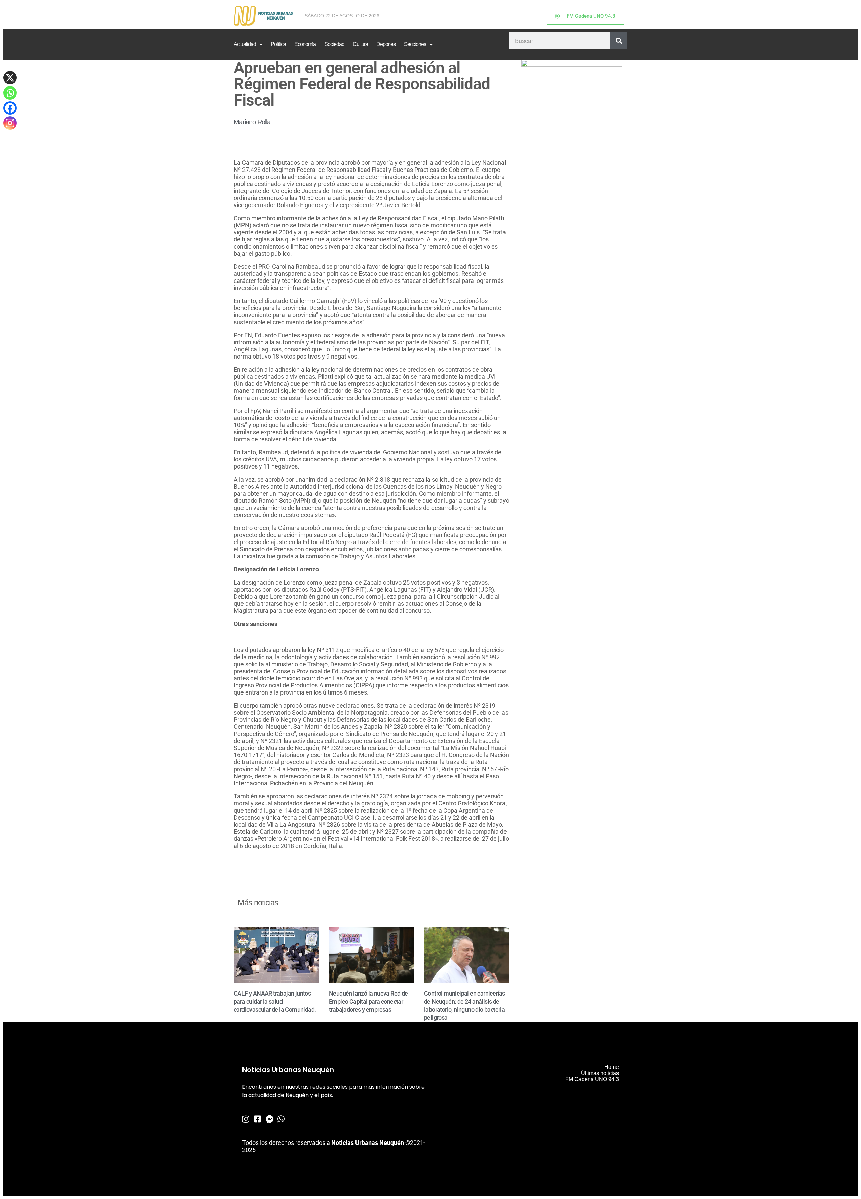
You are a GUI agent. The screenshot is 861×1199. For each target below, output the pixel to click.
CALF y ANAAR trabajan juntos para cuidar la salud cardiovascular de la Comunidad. (275, 1001)
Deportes (386, 44)
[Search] (618, 40)
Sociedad (334, 44)
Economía (305, 44)
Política (278, 44)
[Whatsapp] (10, 93)
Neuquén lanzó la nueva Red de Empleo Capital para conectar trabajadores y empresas (368, 1001)
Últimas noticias (600, 1073)
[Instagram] (10, 123)
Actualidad (245, 44)
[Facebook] (10, 108)
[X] (10, 77)
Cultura (360, 44)
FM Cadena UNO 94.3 (592, 1079)
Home (611, 1067)
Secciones (415, 44)
